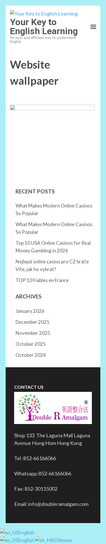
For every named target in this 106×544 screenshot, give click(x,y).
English (26, 532)
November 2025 (33, 333)
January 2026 (30, 311)
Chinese (63, 540)
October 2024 (31, 355)
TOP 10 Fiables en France (42, 280)
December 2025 (32, 322)
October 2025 (31, 344)
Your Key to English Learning (44, 26)
